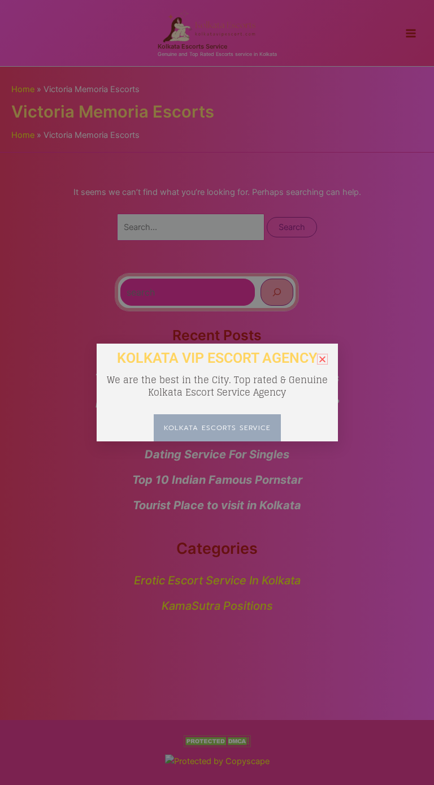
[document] (217, 392)
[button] (322, 359)
